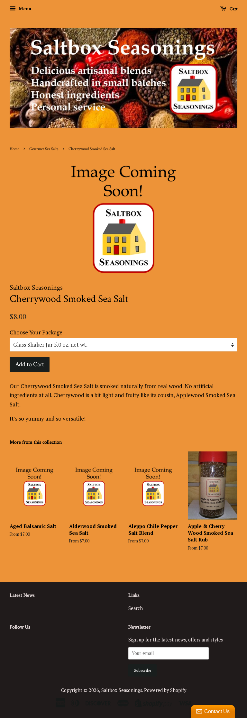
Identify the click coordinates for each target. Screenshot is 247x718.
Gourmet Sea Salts (44, 148)
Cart (233, 9)
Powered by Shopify (165, 690)
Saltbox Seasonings (121, 690)
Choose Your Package (36, 332)
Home (14, 148)
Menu (24, 8)
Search (135, 608)
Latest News (22, 595)
